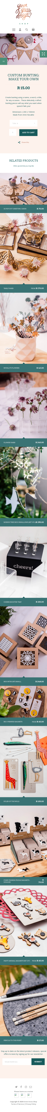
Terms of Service (17, 1104)
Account (20, 29)
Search (27, 29)
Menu (14, 29)
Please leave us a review (23, 1091)
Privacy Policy (31, 1104)
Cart (33, 29)
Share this (25, 142)
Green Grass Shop (30, 1102)
